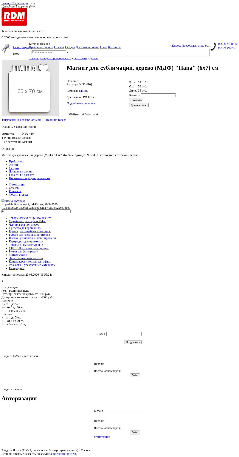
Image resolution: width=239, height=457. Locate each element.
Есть (85, 90)
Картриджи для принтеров (26, 241)
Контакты (114, 47)
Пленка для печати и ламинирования (32, 238)
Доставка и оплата (87, 47)
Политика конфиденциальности (29, 178)
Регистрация (20, 3)
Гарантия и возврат (21, 174)
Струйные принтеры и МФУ (27, 221)
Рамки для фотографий (23, 251)
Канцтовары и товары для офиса (30, 261)
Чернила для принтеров (24, 224)
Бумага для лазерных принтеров (29, 234)
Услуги (48, 47)
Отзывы (59, 47)
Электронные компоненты (26, 258)
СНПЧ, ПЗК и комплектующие (29, 248)
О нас (103, 47)
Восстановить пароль (107, 371)
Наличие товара (56, 119)
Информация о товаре (16, 119)
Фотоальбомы (18, 254)
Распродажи (16, 268)
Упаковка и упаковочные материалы (32, 264)
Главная (6, 3)
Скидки (70, 47)
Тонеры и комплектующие (26, 244)
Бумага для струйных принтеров (30, 231)
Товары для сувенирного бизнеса (30, 217)
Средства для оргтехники (25, 228)
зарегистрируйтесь (64, 453)
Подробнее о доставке (81, 103)
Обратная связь (18, 194)
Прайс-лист (36, 47)
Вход (31, 3)
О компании (17, 184)
